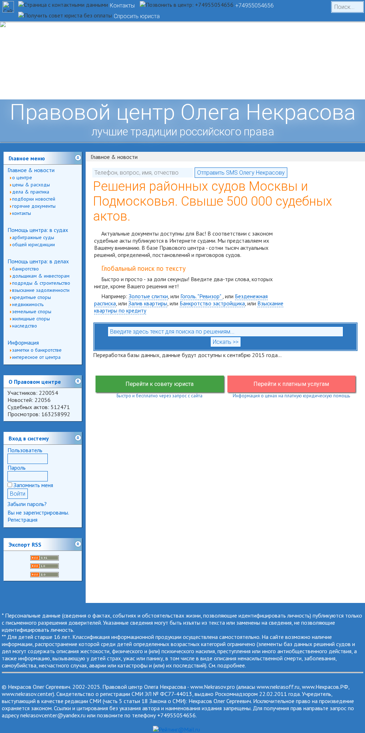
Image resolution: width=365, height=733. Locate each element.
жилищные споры (31, 318)
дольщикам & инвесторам (41, 276)
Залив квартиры (147, 303)
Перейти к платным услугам (291, 384)
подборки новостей (33, 199)
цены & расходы (31, 184)
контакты (21, 213)
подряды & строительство (41, 283)
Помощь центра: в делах (38, 261)
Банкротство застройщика (212, 303)
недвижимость (27, 304)
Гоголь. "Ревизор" (201, 296)
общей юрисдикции (33, 244)
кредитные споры (31, 297)
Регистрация (22, 519)
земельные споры (31, 311)
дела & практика (30, 192)
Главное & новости (31, 170)
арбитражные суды (33, 237)
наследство (24, 325)
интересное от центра (36, 357)
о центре (22, 177)
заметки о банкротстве (37, 350)
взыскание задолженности (41, 290)
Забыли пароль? (27, 503)
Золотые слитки (148, 296)
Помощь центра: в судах (37, 229)
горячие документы (34, 206)
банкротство (25, 268)
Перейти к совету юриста (159, 384)
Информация (23, 342)
